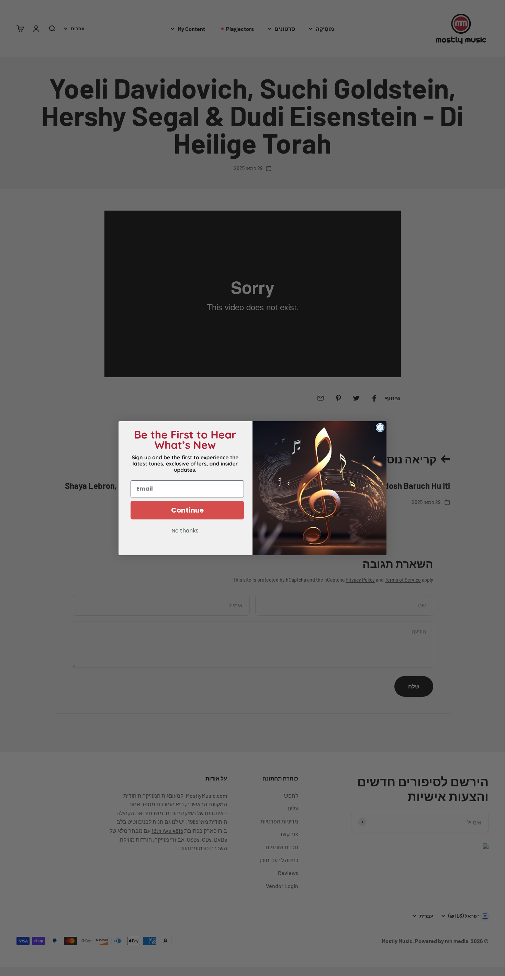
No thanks (185, 531)
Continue (187, 510)
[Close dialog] (380, 427)
